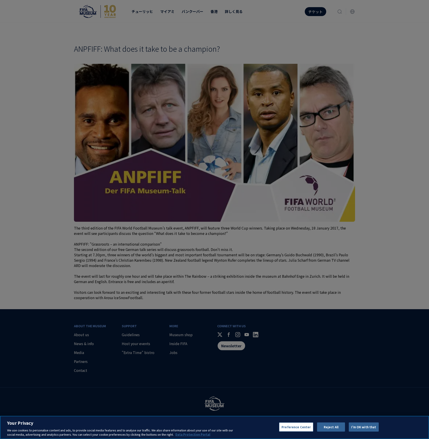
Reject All (331, 427)
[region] (214, 427)
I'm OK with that (363, 427)
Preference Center (296, 427)
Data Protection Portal (192, 434)
